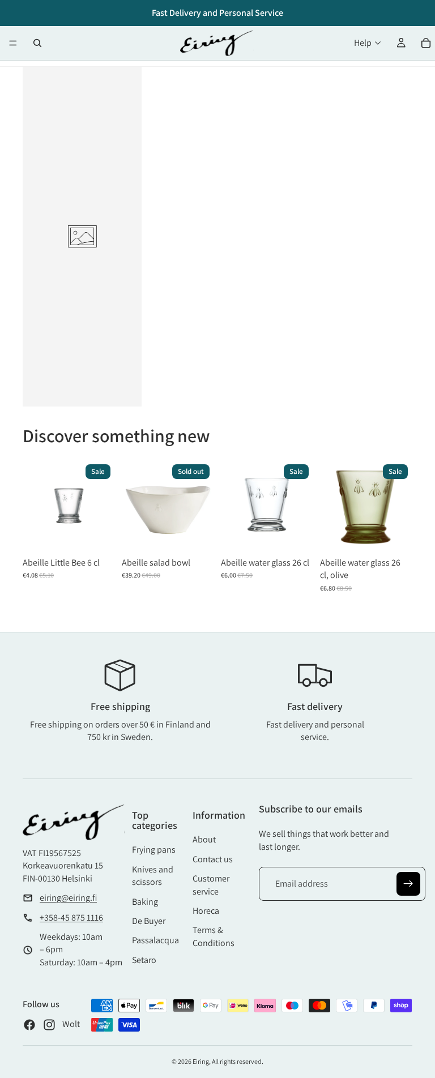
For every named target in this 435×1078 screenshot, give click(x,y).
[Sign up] (408, 884)
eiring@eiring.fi (68, 898)
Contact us (213, 859)
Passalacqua (155, 940)
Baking (145, 902)
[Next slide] (201, 505)
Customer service (211, 884)
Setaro (144, 960)
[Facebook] (29, 1025)
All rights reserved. (237, 1061)
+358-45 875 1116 (71, 917)
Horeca (206, 911)
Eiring (201, 1061)
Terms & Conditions (213, 936)
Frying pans (154, 849)
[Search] (37, 43)
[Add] (98, 534)
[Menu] (13, 43)
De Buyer (148, 921)
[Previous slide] (134, 505)
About (204, 839)
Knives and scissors (152, 875)
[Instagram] (49, 1025)
